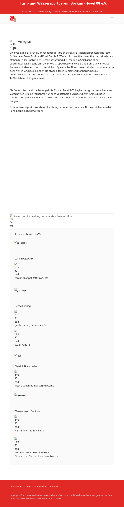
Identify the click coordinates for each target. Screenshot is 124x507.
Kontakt (54, 486)
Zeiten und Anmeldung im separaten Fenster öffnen (43, 216)
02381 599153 (28, 11)
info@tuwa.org (44, 11)
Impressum (15, 486)
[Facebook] (59, 8)
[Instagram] (64, 8)
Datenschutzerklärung (35, 486)
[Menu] (112, 18)
